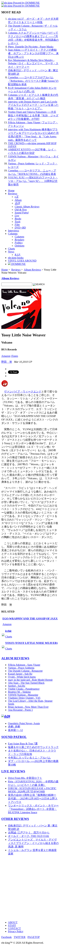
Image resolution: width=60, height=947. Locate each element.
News (11, 251)
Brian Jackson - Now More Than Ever (28, 706)
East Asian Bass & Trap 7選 (23, 743)
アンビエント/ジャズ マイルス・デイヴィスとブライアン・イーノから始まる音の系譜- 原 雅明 (33, 843)
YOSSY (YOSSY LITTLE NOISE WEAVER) (31, 643)
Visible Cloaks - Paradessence (24, 688)
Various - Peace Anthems (21, 667)
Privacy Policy (15, 931)
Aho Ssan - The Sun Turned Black (26, 682)
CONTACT (14, 928)
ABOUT (13, 922)
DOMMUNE (18, 264)
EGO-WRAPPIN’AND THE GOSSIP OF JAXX (30, 618)
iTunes (14, 356)
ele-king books (16, 257)
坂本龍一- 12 (15, 730)
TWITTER (20, 937)
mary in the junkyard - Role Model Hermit (30, 679)
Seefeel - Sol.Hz (16, 685)
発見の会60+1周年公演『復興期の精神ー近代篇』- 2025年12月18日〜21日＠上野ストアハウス (33, 798)
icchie (8, 630)
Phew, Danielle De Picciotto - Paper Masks (30, 46)
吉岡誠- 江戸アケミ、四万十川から (29, 832)
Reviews (12, 193)
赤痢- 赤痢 (14, 726)
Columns (13, 233)
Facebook (6, 937)
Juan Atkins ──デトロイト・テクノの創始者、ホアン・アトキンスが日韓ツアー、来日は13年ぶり (33, 53)
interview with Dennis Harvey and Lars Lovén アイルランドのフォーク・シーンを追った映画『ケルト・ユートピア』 (33, 105)
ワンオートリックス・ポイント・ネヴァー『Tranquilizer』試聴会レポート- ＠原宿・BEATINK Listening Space (33, 809)
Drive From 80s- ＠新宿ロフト (25, 778)
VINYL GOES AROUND (22, 260)
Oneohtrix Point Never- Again (24, 723)
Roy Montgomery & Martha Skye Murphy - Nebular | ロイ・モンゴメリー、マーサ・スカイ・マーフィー (33, 63)
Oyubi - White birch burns (22, 676)
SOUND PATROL (14, 737)
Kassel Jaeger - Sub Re (20, 673)
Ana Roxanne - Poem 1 (20, 709)
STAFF (12, 925)
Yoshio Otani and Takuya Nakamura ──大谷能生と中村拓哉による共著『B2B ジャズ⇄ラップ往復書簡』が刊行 (33, 115)
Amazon (5, 356)
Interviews (13, 230)
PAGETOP (34, 937)
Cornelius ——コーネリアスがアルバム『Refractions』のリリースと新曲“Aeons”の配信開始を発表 (33, 81)
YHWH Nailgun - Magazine (23, 694)
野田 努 (6, 361)
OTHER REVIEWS (15, 819)
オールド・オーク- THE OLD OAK (28, 836)
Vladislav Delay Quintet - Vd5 (24, 697)
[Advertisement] (30, 888)
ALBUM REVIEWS (15, 658)
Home (11, 190)
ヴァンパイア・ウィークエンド (22, 391)
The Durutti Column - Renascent (25, 670)
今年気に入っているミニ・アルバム (29, 757)
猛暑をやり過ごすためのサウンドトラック (33, 747)
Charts (11, 248)
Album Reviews (32, 269)
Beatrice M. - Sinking (19, 691)
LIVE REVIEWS (13, 771)
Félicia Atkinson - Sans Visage (24, 664)
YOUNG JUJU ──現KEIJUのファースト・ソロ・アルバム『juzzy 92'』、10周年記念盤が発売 (33, 181)
